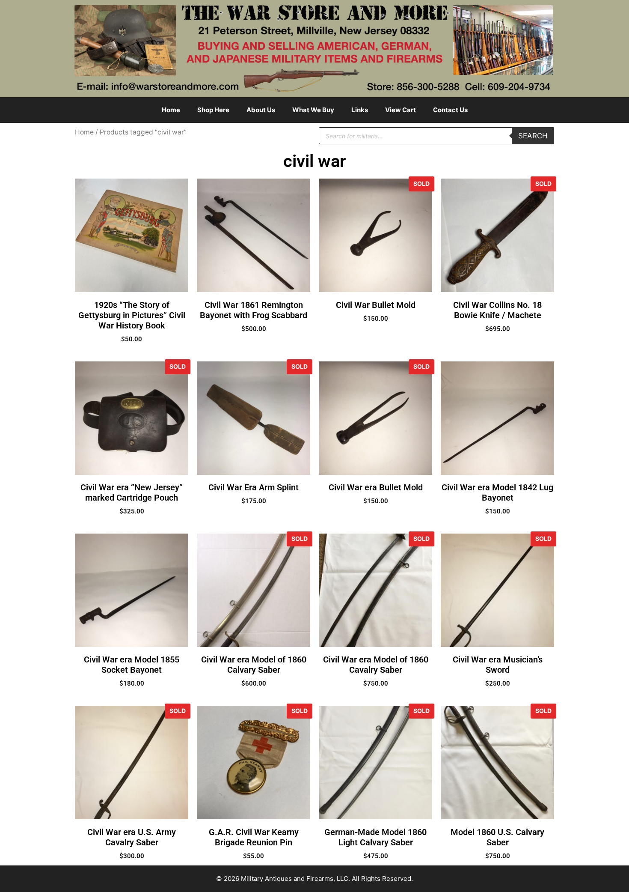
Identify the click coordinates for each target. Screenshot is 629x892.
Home (171, 110)
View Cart (400, 110)
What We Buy (313, 110)
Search (533, 135)
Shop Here (213, 110)
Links (359, 110)
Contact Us (450, 110)
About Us (260, 110)
